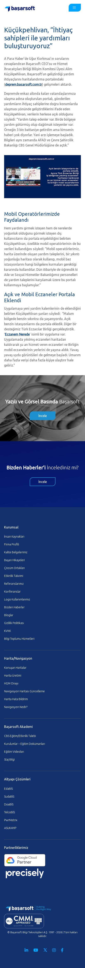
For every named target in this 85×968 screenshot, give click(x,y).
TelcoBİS (9, 812)
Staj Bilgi (9, 759)
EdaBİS (8, 788)
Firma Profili (11, 544)
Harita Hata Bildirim (16, 699)
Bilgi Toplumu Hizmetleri (19, 638)
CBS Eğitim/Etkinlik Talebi (20, 736)
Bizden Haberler (14, 607)
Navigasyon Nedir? (15, 707)
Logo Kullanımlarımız (17, 599)
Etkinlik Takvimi (13, 575)
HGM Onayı (11, 683)
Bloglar (8, 615)
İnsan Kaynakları (14, 536)
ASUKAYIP (10, 828)
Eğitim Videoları (14, 751)
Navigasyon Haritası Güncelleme (24, 691)
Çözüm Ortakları (14, 568)
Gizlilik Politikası (14, 623)
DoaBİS (8, 804)
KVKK (7, 631)
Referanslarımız (14, 583)
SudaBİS (9, 796)
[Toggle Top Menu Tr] (75, 8)
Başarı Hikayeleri (14, 560)
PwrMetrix (10, 820)
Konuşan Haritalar (15, 667)
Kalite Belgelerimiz (15, 552)
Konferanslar (12, 591)
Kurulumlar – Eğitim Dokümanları (24, 743)
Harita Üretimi (12, 675)
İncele (42, 416)
